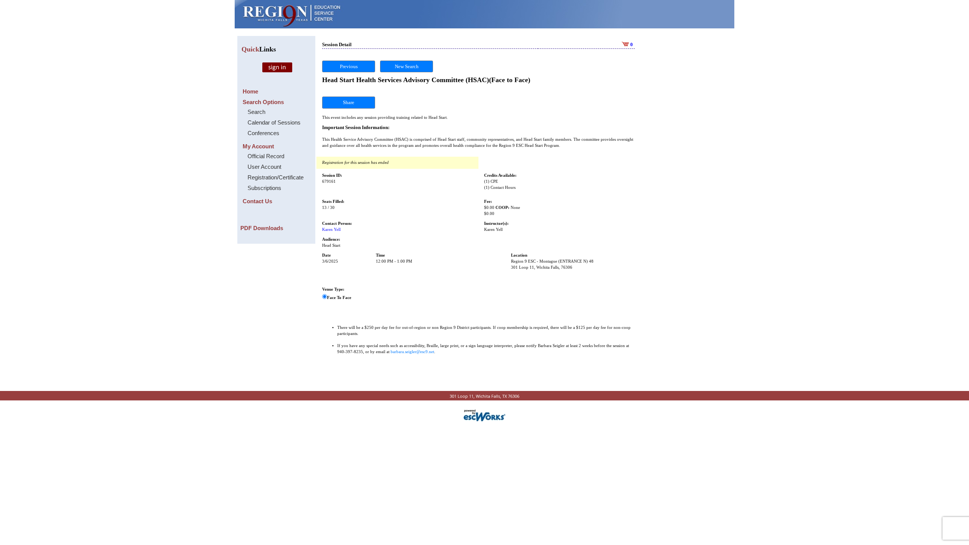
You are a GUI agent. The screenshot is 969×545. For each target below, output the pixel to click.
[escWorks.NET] (484, 414)
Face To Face (339, 298)
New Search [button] (407, 66)
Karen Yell (331, 229)
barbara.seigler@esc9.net (412, 352)
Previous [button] (349, 66)
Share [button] (348, 102)
